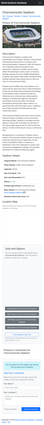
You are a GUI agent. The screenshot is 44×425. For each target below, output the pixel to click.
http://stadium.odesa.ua (13, 192)
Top (3, 16)
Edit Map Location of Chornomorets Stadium (22, 320)
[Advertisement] (22, 282)
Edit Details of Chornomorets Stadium (22, 309)
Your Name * (9, 384)
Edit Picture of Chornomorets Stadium (22, 314)
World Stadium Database (24, 420)
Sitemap (39, 420)
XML (4, 422)
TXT (9, 422)
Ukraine (17, 16)
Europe (10, 16)
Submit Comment (31, 409)
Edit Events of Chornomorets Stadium (22, 327)
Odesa (24, 16)
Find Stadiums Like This (22, 335)
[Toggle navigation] (40, 3)
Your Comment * (10, 392)
